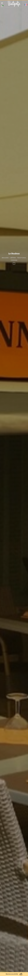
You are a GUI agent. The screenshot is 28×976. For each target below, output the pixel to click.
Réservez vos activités (12, 974)
